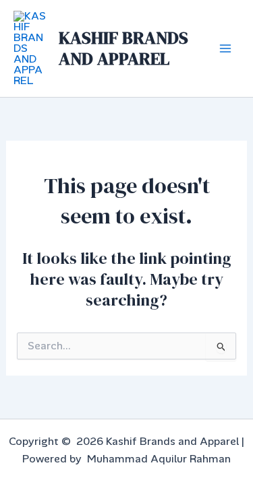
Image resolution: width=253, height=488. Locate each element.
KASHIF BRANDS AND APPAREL (123, 48)
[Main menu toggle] (225, 48)
